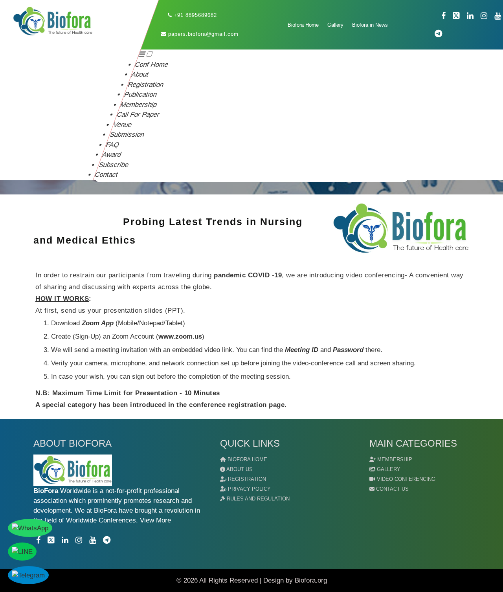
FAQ (113, 144)
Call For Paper (138, 114)
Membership (138, 104)
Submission (126, 134)
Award (112, 154)
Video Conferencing (405, 479)
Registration (146, 84)
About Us (239, 469)
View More (154, 520)
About (140, 74)
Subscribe (113, 165)
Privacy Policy (248, 489)
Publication (140, 94)
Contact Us (391, 489)
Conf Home (152, 64)
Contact (106, 174)
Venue (122, 124)
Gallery (336, 25)
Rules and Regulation (257, 499)
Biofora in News (370, 25)
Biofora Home (303, 25)
